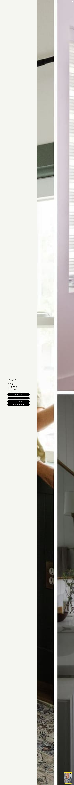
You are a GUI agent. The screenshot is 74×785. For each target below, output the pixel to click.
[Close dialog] (72, 2)
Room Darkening (18, 394)
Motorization (18, 401)
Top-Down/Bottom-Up (18, 404)
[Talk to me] (68, 778)
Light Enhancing (18, 398)
